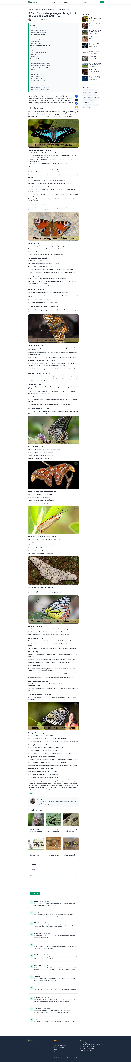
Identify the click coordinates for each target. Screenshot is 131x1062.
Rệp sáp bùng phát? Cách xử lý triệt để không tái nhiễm (34, 855)
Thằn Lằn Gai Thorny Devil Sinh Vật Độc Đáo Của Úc (94, 71)
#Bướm (31, 793)
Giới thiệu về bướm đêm (36, 28)
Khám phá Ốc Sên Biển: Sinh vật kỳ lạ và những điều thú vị (94, 45)
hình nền (88, 107)
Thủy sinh (95, 95)
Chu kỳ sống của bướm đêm (37, 34)
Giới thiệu (55, 1043)
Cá (57, 2)
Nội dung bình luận (34, 881)
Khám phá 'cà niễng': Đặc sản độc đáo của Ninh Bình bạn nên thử (95, 25)
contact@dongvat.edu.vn (89, 1048)
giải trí (84, 97)
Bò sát (53, 2)
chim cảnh (96, 105)
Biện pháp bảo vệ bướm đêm (37, 80)
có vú (90, 92)
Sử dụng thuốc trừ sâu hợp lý (37, 85)
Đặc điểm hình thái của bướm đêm (38, 30)
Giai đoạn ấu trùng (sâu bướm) (38, 39)
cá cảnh (89, 95)
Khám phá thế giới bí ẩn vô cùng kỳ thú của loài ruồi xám (53, 855)
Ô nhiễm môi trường (35, 76)
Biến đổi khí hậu (34, 74)
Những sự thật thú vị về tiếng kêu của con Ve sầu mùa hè (70, 831)
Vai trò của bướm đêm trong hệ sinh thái (40, 45)
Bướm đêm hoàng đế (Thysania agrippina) (40, 65)
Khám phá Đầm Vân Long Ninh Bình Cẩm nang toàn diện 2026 (95, 65)
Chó (95, 90)
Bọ (83, 107)
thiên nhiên (97, 97)
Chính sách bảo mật (58, 1047)
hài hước (85, 92)
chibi (84, 95)
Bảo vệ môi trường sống (36, 82)
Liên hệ (55, 1049)
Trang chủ (30, 9)
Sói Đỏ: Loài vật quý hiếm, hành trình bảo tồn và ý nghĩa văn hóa (95, 32)
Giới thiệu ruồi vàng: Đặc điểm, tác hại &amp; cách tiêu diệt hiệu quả (70, 855)
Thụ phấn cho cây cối (36, 47)
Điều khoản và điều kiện (59, 1045)
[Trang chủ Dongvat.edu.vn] (32, 2)
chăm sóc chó (86, 102)
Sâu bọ (66, 2)
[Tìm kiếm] (102, 2)
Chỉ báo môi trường (35, 54)
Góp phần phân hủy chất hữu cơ (38, 52)
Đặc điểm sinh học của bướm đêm (38, 32)
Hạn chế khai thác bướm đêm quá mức (40, 89)
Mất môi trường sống (36, 69)
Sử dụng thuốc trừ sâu (36, 72)
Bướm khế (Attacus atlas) (36, 61)
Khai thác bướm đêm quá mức (38, 78)
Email (31, 875)
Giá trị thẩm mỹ (34, 56)
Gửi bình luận (35, 893)
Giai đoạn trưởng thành (36, 43)
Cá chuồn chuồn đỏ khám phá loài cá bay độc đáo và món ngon (95, 51)
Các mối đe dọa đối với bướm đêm (39, 67)
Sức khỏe (90, 97)
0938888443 (88, 1050)
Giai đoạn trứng (34, 36)
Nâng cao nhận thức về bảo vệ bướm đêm (40, 87)
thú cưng (85, 90)
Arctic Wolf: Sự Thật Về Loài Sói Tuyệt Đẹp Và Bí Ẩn (94, 78)
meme (90, 90)
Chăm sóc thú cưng (87, 100)
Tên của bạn (33, 869)
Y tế (92, 102)
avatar (95, 92)
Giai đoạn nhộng (35, 41)
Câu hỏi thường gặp (58, 1051)
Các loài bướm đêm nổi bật (37, 58)
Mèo (95, 100)
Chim (61, 2)
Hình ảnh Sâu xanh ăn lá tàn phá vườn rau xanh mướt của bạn (53, 831)
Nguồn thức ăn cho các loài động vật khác (40, 50)
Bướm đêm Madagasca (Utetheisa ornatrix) (41, 63)
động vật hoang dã (87, 105)
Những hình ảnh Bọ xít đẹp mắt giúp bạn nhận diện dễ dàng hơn (35, 831)
